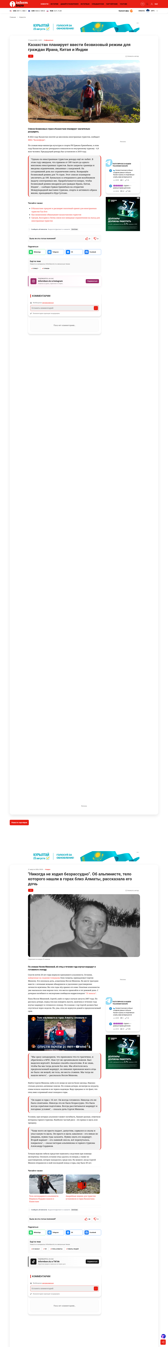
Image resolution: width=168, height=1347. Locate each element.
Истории (54, 4)
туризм (46, 268)
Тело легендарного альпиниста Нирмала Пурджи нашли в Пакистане (43, 1199)
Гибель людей (73, 1249)
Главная (13, 17)
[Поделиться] (163, 1342)
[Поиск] (147, 4)
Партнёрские (112, 4)
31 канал (36, 1249)
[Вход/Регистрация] (151, 4)
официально (49, 40)
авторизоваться (48, 303)
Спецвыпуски (98, 4)
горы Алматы (57, 1249)
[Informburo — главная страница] (19, 4)
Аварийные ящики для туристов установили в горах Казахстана (81, 1197)
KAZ (156, 4)
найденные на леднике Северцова (44, 978)
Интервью (85, 4)
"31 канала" (90, 993)
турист (35, 268)
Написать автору (133, 56)
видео (48, 869)
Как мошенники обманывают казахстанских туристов (56, 214)
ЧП (46, 1249)
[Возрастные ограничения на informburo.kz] (142, 4)
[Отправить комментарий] (96, 308)
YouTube (123, 4)
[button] (148, 11)
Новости (44, 4)
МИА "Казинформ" (36, 140)
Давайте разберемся (69, 4)
